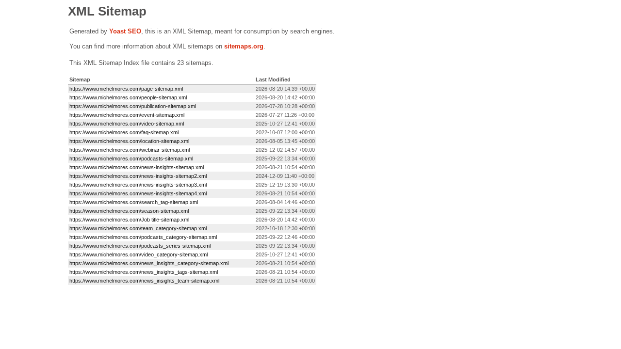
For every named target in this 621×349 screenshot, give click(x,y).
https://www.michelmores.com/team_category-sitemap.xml (138, 228)
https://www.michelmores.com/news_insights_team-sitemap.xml (144, 281)
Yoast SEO (125, 31)
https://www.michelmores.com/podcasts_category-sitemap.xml (143, 237)
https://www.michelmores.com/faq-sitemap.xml (124, 132)
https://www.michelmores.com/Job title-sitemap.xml (129, 219)
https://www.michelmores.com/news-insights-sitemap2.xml (138, 176)
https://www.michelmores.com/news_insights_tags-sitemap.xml (143, 272)
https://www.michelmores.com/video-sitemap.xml (126, 124)
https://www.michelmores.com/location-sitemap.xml (129, 141)
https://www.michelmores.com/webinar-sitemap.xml (129, 150)
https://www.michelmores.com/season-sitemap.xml (129, 211)
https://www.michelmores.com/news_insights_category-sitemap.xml (149, 263)
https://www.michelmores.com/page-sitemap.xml (126, 89)
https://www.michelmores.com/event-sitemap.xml (126, 115)
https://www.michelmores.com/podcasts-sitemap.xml (131, 158)
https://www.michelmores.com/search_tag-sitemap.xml (133, 202)
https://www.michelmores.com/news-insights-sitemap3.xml (138, 185)
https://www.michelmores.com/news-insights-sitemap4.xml (138, 193)
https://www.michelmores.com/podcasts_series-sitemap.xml (140, 246)
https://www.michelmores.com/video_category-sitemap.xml (138, 254)
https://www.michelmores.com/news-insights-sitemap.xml (136, 167)
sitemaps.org (243, 46)
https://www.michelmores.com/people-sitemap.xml (128, 97)
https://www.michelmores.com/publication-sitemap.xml (132, 106)
